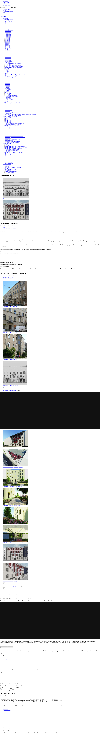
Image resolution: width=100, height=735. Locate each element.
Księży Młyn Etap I (8, 162)
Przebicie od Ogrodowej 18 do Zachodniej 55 (13, 148)
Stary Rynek (7, 92)
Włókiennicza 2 (8, 31)
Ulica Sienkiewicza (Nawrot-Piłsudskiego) (13, 124)
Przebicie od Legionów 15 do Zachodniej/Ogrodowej (15, 146)
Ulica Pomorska (8, 97)
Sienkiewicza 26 (8, 60)
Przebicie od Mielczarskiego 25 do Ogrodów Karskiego (15, 135)
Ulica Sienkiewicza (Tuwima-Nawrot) (12, 112)
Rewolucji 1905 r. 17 (9, 27)
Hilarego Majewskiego (55, 231)
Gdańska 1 (7, 126)
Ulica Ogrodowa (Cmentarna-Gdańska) (12, 141)
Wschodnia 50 (7, 45)
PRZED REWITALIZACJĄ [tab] (8, 277)
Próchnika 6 (7, 153)
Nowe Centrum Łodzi (7, 164)
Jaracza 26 (7, 20)
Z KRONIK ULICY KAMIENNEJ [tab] (9, 228)
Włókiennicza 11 (8, 38)
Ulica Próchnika (8, 98)
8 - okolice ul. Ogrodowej (7, 143)
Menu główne (5, 1)
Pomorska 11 (7, 79)
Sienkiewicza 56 (8, 120)
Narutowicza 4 (7, 56)
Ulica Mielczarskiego (9, 140)
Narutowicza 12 (8, 57)
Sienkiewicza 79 (8, 122)
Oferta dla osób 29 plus (9, 172)
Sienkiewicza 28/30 (8, 61)
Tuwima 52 (7, 72)
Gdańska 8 (7, 144)
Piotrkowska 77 (8, 58)
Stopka (4, 3)
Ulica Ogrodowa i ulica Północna (11, 95)
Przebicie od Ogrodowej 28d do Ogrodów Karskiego (15, 137)
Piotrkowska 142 (8, 117)
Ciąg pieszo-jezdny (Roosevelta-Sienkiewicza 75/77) (14, 123)
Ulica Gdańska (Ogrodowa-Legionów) (12, 142)
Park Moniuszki (8, 73)
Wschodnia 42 (7, 87)
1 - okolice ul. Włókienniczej (8, 11)
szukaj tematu (13, 7)
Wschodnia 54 (7, 47)
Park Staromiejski (8, 89)
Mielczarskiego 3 (8, 129)
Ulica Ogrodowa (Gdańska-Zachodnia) (12, 150)
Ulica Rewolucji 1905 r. (9, 51)
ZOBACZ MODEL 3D (4, 592)
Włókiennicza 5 (8, 34)
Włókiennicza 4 (8, 33)
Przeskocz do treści (6, 2)
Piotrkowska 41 (8, 157)
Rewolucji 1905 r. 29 (9, 29)
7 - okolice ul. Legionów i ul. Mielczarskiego (11, 125)
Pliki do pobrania (6, 717)
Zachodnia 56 (7, 88)
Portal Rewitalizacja (6, 9)
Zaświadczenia (5, 709)
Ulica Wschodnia (8, 53)
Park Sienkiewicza (8, 110)
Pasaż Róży (7, 91)
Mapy (4, 718)
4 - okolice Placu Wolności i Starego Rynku (11, 78)
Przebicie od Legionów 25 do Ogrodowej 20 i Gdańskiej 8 (16, 147)
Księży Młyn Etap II (9, 163)
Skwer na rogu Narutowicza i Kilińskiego (12, 75)
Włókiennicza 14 (8, 40)
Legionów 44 (7, 128)
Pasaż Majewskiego (8, 48)
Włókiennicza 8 (8, 37)
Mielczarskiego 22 (8, 131)
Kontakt (4, 723)
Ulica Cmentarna (8, 138)
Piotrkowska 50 (8, 158)
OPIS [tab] (4, 227)
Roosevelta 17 (7, 119)
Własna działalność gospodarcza (11, 171)
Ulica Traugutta (8, 64)
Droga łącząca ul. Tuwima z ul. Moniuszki (13, 167)
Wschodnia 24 (7, 85)
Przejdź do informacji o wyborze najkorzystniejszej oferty (10, 681)
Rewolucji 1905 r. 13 (9, 25)
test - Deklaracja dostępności (8, 726)
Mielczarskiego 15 (8, 130)
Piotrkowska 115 (8, 105)
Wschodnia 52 (7, 46)
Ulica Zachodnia (8, 101)
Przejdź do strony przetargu (5, 658)
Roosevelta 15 (7, 118)
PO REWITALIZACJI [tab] (7, 229)
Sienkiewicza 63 (8, 109)
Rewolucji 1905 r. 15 (9, 26)
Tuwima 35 (7, 70)
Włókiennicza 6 (8, 35)
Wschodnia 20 (7, 83)
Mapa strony (5, 724)
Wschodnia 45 (7, 44)
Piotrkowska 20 (8, 154)
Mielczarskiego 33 (8, 132)
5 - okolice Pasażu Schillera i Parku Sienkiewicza (12, 102)
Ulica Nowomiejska (8, 94)
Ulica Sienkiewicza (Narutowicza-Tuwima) (13, 63)
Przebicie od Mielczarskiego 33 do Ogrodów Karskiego (15, 133)
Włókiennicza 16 (8, 42)
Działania (4, 10)
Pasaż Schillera (8, 113)
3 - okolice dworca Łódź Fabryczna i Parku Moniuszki (13, 67)
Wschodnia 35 (7, 86)
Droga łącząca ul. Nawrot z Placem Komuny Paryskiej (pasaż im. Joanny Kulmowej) (20, 114)
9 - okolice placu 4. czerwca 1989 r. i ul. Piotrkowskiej (13, 152)
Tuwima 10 (7, 166)
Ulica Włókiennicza (8, 52)
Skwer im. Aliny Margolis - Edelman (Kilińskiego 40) (15, 74)
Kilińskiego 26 (7, 22)
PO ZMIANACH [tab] (6, 279)
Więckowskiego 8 (8, 159)
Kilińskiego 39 (7, 68)
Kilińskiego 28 (7, 23)
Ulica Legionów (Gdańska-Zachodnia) (12, 149)
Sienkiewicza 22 (8, 59)
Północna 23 (7, 82)
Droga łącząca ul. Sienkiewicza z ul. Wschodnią (14, 66)
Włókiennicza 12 (8, 39)
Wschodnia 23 (7, 84)
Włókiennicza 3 (8, 32)
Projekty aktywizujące (7, 170)
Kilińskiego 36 (7, 24)
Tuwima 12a (7, 62)
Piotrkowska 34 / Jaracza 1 (10, 155)
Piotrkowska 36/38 (8, 156)
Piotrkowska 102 (8, 103)
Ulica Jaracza (7, 49)
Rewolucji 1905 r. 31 (9, 30)
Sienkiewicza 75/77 (8, 121)
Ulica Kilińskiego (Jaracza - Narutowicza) (12, 76)
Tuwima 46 (7, 71)
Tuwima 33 (7, 69)
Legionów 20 (7, 145)
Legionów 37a (7, 127)
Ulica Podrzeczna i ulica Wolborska (11, 96)
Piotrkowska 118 (8, 106)
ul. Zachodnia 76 (6, 168)
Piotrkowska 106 (8, 104)
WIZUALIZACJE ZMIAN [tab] (8, 278)
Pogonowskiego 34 (8, 21)
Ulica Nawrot (7, 111)
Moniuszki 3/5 (7, 165)
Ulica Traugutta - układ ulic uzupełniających (13, 65)
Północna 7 (7, 80)
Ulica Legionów (8, 93)
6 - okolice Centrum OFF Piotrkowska (10, 116)
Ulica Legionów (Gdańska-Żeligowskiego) (13, 139)
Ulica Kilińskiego (8, 50)
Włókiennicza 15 (6, 12)
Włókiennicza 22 (8, 43)
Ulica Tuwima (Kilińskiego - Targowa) (12, 77)
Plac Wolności (7, 90)
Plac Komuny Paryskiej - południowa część (13, 115)
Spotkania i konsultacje (7, 710)
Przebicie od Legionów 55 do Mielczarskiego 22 (14, 136)
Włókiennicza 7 (8, 36)
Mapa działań (5, 18)
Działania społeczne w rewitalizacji (9, 169)
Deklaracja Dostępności (7, 722)
